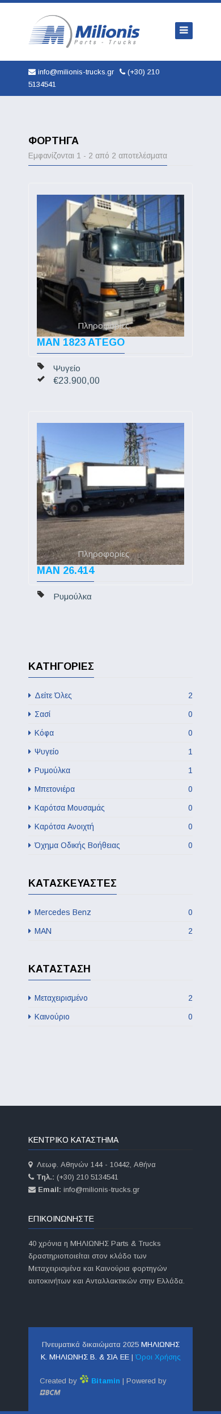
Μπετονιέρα (112, 789)
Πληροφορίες (103, 325)
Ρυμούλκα (112, 770)
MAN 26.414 (65, 570)
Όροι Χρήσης (158, 1357)
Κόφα (112, 732)
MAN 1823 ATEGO (81, 342)
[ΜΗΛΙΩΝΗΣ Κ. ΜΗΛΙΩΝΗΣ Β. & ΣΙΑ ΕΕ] (85, 31)
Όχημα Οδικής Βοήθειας (112, 845)
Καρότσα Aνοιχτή (112, 826)
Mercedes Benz (112, 912)
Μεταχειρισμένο (112, 997)
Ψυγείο (112, 751)
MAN (112, 930)
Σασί (112, 714)
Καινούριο (112, 1016)
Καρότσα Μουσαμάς (112, 807)
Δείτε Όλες (112, 695)
